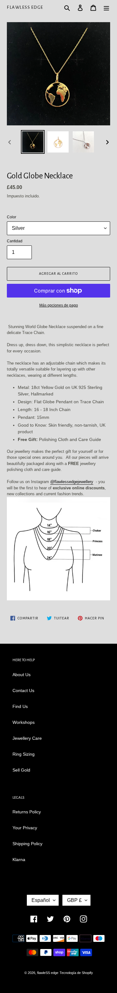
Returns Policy (26, 811)
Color (11, 217)
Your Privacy (24, 827)
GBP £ (74, 900)
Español (41, 900)
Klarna (18, 859)
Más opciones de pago (58, 305)
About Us (21, 674)
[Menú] (106, 7)
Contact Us (23, 690)
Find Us (20, 706)
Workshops (23, 722)
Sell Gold (21, 770)
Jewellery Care (27, 738)
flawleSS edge (25, 7)
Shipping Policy (27, 843)
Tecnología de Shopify (76, 973)
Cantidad (14, 241)
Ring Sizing (23, 754)
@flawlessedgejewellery (71, 481)
